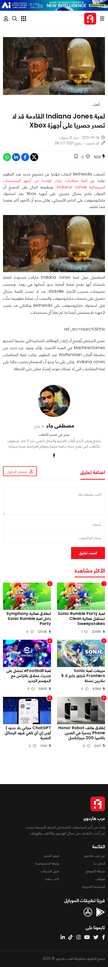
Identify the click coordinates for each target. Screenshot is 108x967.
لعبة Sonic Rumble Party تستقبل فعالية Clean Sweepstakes (81, 618)
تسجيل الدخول (17, 471)
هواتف (100, 878)
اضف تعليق (88, 553)
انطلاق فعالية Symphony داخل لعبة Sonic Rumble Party (28, 618)
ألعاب (96, 104)
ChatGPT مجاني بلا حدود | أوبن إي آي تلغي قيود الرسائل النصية (28, 732)
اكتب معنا (52, 878)
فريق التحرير (51, 855)
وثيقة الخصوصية (47, 863)
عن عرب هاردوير (94, 855)
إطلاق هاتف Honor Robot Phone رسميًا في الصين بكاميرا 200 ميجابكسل (81, 732)
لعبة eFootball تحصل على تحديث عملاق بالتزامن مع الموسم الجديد (28, 675)
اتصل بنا (99, 863)
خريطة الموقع (95, 871)
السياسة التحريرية (93, 886)
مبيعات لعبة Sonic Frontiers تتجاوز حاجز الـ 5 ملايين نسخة (83, 675)
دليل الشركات (50, 871)
